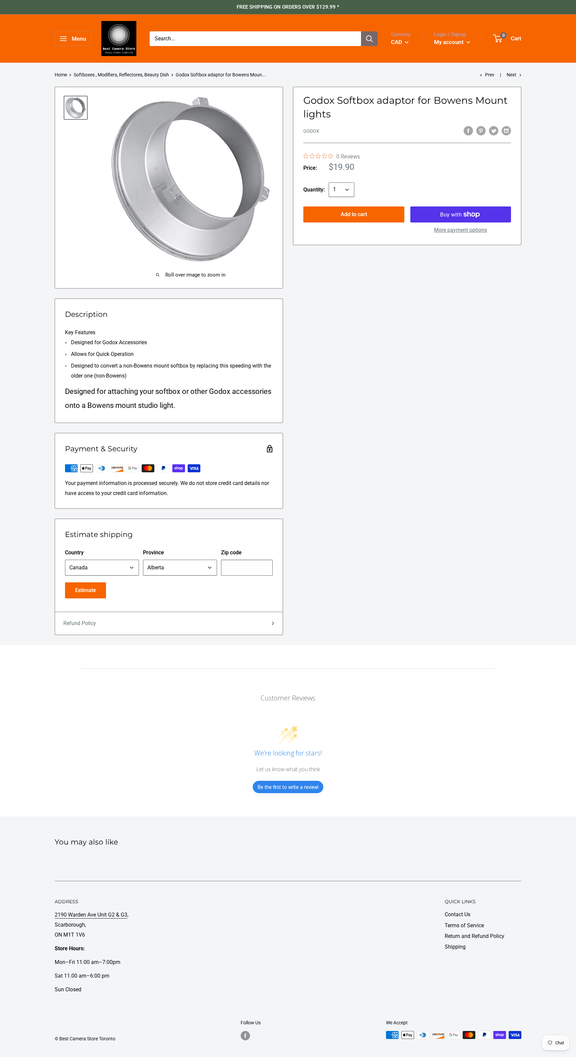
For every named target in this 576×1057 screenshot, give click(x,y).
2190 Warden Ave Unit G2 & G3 (91, 915)
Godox (311, 131)
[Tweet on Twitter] (493, 130)
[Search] (369, 38)
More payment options (460, 230)
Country (74, 552)
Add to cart (354, 214)
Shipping (455, 947)
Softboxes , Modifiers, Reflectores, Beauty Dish (121, 74)
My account (449, 42)
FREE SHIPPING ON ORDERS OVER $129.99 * (288, 7)
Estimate (85, 590)
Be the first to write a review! (288, 787)
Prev (489, 74)
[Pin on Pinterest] (481, 130)
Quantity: (314, 189)
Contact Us (457, 914)
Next (511, 74)
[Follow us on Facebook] (245, 1035)
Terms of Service (464, 925)
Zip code (231, 552)
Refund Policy (79, 623)
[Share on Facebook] (468, 130)
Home (61, 74)
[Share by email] (506, 130)
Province (153, 552)
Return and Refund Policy (474, 936)
